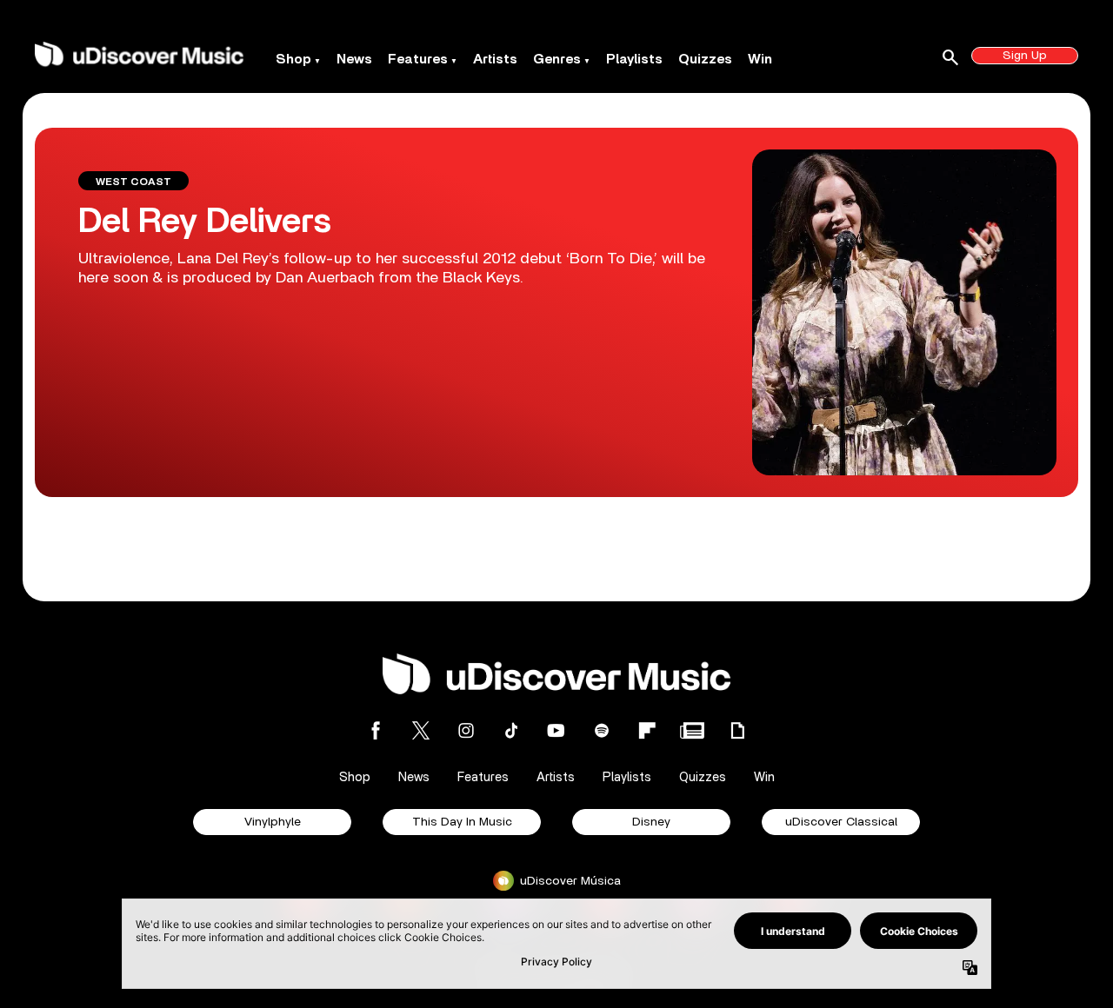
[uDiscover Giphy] (737, 730)
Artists (495, 59)
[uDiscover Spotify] (602, 730)
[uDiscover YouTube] (556, 730)
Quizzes (705, 59)
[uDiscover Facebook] (375, 730)
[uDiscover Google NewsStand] (692, 730)
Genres (557, 59)
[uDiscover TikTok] (511, 730)
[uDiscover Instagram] (466, 730)
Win (760, 59)
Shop (293, 59)
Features (418, 59)
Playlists (634, 59)
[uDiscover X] (421, 730)
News (354, 59)
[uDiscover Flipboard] (647, 730)
